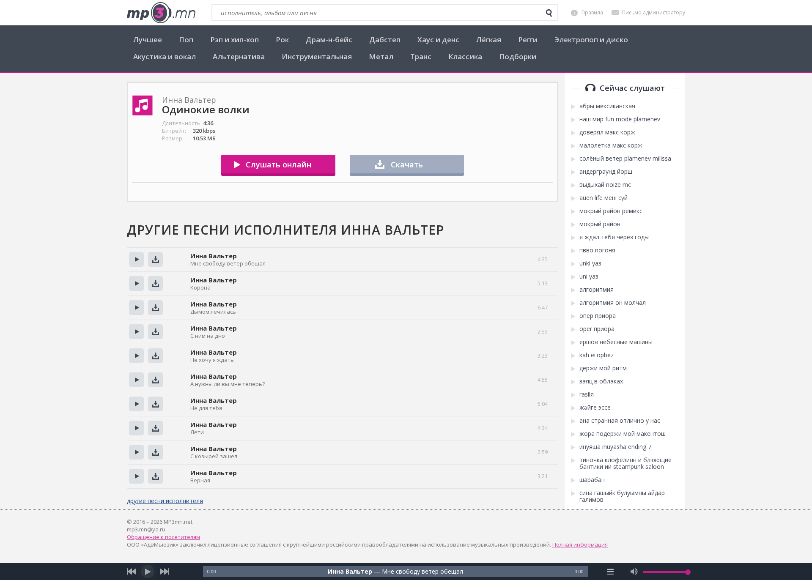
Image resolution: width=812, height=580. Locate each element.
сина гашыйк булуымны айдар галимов (622, 496)
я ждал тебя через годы (614, 237)
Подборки (517, 56)
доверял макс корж (607, 132)
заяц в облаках (601, 381)
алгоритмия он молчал (612, 302)
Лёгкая (488, 39)
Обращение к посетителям (163, 537)
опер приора (597, 315)
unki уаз (590, 263)
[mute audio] (634, 571)
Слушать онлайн (278, 164)
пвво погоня (597, 250)
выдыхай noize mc (605, 184)
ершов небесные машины (616, 342)
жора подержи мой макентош (622, 433)
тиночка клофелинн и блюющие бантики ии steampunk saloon (625, 463)
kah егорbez (596, 355)
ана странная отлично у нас (619, 420)
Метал (381, 56)
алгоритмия (596, 289)
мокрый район (599, 224)
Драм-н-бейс (329, 39)
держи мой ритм (603, 368)
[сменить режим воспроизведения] (610, 572)
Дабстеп (385, 39)
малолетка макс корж (610, 145)
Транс (420, 56)
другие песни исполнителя (165, 501)
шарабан (592, 479)
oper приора (596, 329)
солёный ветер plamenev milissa (625, 158)
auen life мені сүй (603, 197)
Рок (282, 39)
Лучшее (147, 39)
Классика (465, 56)
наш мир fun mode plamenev (619, 119)
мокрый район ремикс (610, 211)
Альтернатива (239, 56)
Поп (186, 39)
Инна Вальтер (213, 256)
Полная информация (580, 544)
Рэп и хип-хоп (234, 39)
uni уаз (588, 276)
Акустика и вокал (164, 56)
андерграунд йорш (605, 171)
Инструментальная (317, 56)
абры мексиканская (607, 106)
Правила (592, 12)
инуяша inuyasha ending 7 (615, 446)
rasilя (586, 394)
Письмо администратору (653, 12)
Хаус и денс (438, 39)
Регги (528, 39)
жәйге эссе (595, 407)
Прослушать (136, 259)
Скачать (407, 164)
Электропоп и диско (591, 39)
